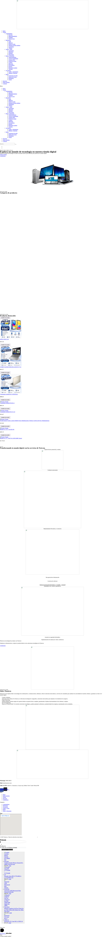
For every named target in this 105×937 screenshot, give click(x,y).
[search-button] (15, 144)
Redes (7, 74)
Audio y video (9, 49)
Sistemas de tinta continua (14, 45)
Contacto (5, 83)
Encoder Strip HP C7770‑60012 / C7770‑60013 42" (13, 876)
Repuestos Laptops (13, 67)
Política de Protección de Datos (30, 837)
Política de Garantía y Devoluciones (46, 837)
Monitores (11, 52)
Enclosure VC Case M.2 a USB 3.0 (13, 921)
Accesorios (8, 70)
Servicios (5, 81)
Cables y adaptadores (13, 71)
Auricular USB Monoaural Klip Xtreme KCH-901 (12, 891)
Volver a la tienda (13, 847)
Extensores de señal (13, 75)
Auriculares (11, 50)
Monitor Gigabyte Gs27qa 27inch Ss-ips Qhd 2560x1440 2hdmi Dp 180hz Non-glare (14, 910)
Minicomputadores (13, 36)
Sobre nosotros (6, 82)
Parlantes (11, 53)
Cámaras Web (12, 60)
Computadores (9, 33)
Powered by (3, 933)
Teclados (11, 69)
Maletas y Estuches (13, 73)
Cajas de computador (13, 58)
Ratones (10, 66)
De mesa (10, 34)
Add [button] (9, 865)
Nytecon (3, 840)
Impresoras (8, 40)
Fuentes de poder (12, 61)
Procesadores (11, 65)
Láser (10, 41)
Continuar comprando (7, 849)
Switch (10, 79)
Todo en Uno (12, 38)
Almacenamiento (12, 57)
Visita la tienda (6, 202)
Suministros (11, 46)
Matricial (11, 42)
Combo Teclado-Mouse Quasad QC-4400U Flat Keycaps (13, 863)
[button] (52, 86)
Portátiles (11, 37)
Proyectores (11, 54)
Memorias (11, 63)
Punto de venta (12, 44)
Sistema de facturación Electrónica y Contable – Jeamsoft (52, 584)
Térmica (10, 48)
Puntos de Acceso (13, 77)
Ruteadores (11, 78)
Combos (10, 62)
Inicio (4, 31)
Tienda (4, 32)
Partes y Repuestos (10, 56)
